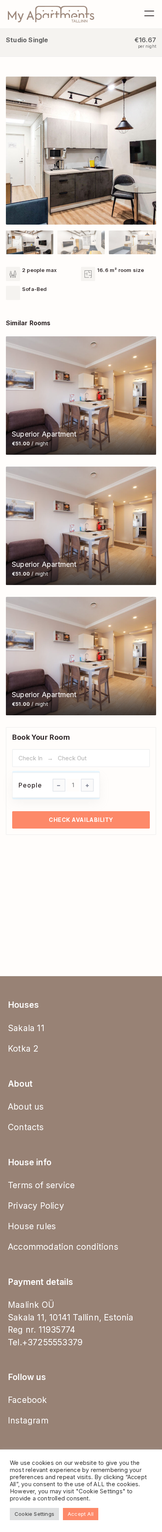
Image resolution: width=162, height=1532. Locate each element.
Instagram (28, 1420)
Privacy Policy (36, 1206)
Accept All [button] (81, 1514)
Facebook (27, 1400)
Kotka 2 (23, 1049)
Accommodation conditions (63, 1247)
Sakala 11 (26, 1028)
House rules (32, 1226)
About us (26, 1107)
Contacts (26, 1127)
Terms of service (41, 1185)
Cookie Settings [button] (34, 1514)
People (30, 785)
